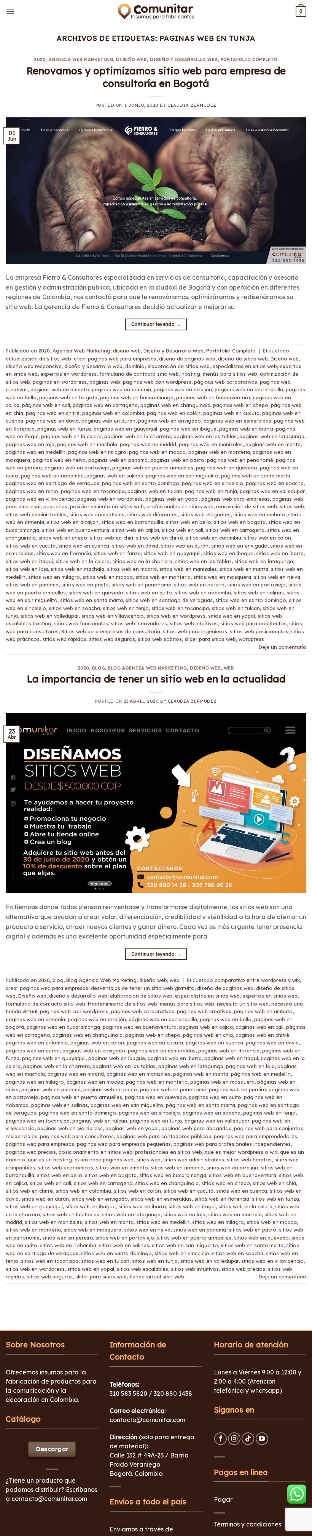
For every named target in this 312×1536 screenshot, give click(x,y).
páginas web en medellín (35, 452)
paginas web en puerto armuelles (152, 467)
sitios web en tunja (155, 1261)
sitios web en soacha (74, 608)
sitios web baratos (249, 1159)
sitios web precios (243, 1269)
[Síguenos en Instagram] (234, 1438)
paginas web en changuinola (175, 405)
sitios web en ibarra (280, 553)
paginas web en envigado (169, 421)
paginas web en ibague (188, 429)
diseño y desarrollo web (93, 366)
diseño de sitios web (243, 359)
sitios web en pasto (85, 584)
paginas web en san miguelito (182, 475)
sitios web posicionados (259, 631)
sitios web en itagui (29, 561)
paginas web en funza (64, 429)
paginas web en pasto (177, 460)
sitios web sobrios (160, 639)
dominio (135, 366)
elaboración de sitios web (178, 366)
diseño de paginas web (187, 359)
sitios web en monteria (163, 577)
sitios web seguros (112, 639)
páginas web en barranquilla (249, 389)
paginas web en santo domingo (140, 483)
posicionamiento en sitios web (107, 506)
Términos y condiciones (247, 1524)
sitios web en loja (27, 569)
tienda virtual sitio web (156, 1276)
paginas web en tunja (211, 491)
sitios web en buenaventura (75, 530)
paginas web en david (52, 421)
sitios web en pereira (199, 584)
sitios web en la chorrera (142, 561)
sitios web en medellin (162, 1222)
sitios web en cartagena (235, 530)
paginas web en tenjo (32, 491)
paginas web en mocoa (157, 452)
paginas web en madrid (148, 444)
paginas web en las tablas (205, 436)
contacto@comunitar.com (49, 1498)
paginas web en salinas (114, 475)
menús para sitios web (230, 374)
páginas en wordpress (60, 382)
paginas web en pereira (237, 1089)
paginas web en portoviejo (77, 467)
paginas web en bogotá (68, 397)
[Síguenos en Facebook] (220, 1438)
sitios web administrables (36, 514)
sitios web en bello (188, 522)
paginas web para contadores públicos (163, 1136)
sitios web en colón (267, 538)
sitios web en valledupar (50, 616)
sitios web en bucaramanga (172, 1175)
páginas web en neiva (59, 460)
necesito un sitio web (243, 1004)
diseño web (131, 59)
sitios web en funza (117, 553)
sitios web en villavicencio (112, 616)
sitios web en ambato (259, 514)
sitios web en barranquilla (132, 522)
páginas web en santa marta (255, 475)
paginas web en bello (226, 1019)
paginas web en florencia (228, 1050)
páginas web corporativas (225, 382)
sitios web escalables (142, 1269)
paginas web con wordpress (157, 382)
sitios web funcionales (81, 623)
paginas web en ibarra (246, 429)
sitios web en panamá (32, 584)
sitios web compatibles (96, 514)
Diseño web (285, 359)
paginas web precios (31, 1152)
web (229, 668)
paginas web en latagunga (271, 436)
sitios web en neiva (277, 577)
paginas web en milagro (97, 452)
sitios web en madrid (132, 569)
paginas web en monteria (219, 452)
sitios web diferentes (152, 514)
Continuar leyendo (156, 324)
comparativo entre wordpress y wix (257, 980)
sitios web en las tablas (203, 561)
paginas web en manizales (211, 444)
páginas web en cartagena (105, 405)
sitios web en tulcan (236, 608)
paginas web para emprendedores (255, 1136)
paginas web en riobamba (52, 475)
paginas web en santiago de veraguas (52, 483)
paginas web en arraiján (183, 389)
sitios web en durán (185, 546)
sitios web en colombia (213, 538)
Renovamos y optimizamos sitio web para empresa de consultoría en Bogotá (156, 76)
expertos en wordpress (68, 374)
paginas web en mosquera (222, 1082)
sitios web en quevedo (95, 592)
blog (98, 668)
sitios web (292, 506)
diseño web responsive (34, 366)
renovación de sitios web (246, 506)
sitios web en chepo (62, 538)
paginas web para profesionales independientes (232, 1144)
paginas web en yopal (172, 499)
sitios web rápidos (64, 639)
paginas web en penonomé (240, 460)
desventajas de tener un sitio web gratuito (142, 988)
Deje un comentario (282, 647)
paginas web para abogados (196, 1128)
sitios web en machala (77, 569)
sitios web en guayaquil (172, 553)
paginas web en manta (273, 444)
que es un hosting (50, 1159)
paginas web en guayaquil (125, 429)
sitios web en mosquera (222, 577)
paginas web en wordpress (110, 499)
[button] (10, 11)
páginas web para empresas (235, 499)
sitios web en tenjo (126, 608)
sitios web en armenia (177, 1167)
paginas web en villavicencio (40, 499)
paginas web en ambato (59, 389)
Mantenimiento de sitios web (122, 1004)
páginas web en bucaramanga (137, 397)
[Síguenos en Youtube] (262, 1438)
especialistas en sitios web (244, 366)
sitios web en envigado (239, 546)
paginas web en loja (30, 444)
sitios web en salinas (259, 592)
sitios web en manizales (188, 569)
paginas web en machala (87, 444)
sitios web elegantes (205, 514)
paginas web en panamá (118, 460)
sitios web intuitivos (194, 623)
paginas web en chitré (53, 413)
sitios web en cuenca (83, 546)
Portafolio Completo (249, 59)
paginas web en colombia (113, 413)
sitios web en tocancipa (180, 608)
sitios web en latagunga (263, 561)
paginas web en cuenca (214, 1042)
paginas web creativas (204, 1011)
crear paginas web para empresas (115, 359)
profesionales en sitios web (179, 506)
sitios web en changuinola (167, 1183)
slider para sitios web (210, 639)
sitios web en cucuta (31, 546)
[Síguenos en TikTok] (248, 1438)
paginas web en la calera (71, 436)
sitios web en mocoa (108, 577)
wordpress (251, 639)
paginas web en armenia (121, 389)
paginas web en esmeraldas (237, 421)
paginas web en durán (108, 421)
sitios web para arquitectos (253, 623)
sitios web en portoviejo (256, 584)
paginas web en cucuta (231, 413)
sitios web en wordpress (175, 616)
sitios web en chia (111, 538)
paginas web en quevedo (226, 467)
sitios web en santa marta (91, 600)
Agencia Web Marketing (81, 59)
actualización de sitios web (38, 359)
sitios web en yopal (231, 616)
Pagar (223, 1499)
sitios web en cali (182, 530)
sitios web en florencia (63, 553)
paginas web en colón (174, 413)
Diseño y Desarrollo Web (184, 59)
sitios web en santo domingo (250, 600)
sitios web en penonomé (141, 584)
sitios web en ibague (228, 553)
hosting (190, 374)
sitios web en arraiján (73, 522)
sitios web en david (135, 546)
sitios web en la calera (83, 561)
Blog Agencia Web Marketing (147, 668)
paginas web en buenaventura (213, 397)
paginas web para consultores (77, 1136)
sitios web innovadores (139, 623)
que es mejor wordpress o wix (241, 1152)
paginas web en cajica (206, 1027)
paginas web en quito (215, 1097)
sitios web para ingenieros (195, 631)
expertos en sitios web (270, 996)
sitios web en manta (244, 569)
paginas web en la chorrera (137, 436)
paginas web (104, 382)
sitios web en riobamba (203, 592)
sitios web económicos (65, 1167)
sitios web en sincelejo (181, 1253)
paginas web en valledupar (272, 491)
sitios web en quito (149, 592)
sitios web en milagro (54, 577)
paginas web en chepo (240, 405)
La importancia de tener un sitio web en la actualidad (156, 679)
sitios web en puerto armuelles (194, 1238)
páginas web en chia (208, 1035)
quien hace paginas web (104, 1159)
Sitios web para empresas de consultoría (110, 631)
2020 (40, 59)
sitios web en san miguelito (185, 1245)
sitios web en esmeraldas (161, 1199)
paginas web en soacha (275, 483)
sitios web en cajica (135, 530)
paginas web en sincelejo (212, 483)
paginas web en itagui (231, 1058)
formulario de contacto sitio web (139, 374)
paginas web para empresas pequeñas (124, 1144)
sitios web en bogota (240, 522)
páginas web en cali (46, 405)
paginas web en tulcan (154, 491)
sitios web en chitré (159, 538)
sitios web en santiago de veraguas (169, 600)
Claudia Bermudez (191, 105)
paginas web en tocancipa (93, 491)
